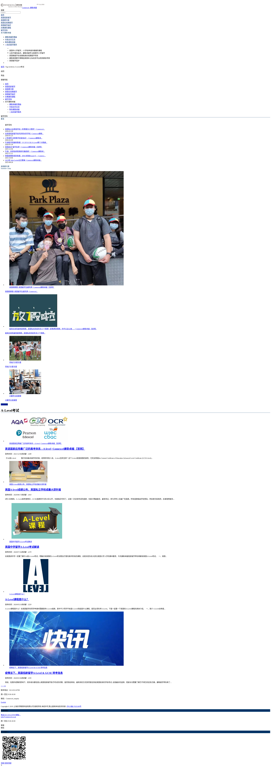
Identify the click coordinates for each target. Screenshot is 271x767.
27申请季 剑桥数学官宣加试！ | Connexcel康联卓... (23, 138)
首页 (2, 67)
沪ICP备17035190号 (74, 706)
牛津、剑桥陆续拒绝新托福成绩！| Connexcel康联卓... (25, 151)
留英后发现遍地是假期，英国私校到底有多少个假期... (25, 333)
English (3, 702)
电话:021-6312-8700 (8, 715)
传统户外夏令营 (11, 367)
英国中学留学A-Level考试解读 (22, 547)
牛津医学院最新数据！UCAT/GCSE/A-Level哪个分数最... (26, 142)
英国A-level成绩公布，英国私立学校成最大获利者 (33, 489)
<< (2, 686)
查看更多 (4, 404)
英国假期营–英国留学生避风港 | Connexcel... (21, 291)
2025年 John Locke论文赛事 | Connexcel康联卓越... (23, 160)
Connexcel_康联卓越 (29, 8)
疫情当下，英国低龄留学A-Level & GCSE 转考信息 (34, 673)
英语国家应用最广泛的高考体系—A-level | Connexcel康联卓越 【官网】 (45, 448)
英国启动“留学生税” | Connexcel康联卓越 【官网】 (23, 147)
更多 (2, 119)
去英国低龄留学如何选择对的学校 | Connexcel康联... (24, 134)
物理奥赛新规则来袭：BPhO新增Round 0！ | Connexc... (25, 156)
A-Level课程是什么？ (17, 599)
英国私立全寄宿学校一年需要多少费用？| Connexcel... (25, 129)
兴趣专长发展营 (11, 400)
